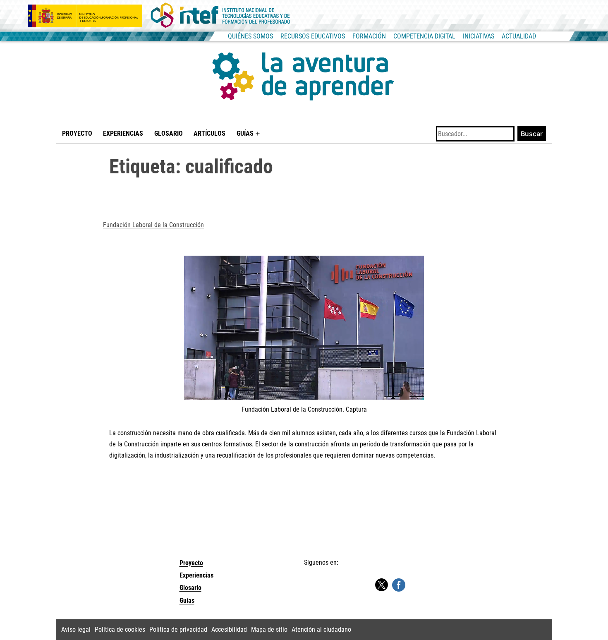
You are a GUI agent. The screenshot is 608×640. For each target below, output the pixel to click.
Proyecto (77, 133)
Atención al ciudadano (321, 629)
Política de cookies (120, 629)
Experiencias (123, 133)
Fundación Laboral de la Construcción (153, 225)
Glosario (168, 133)
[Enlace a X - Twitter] (381, 585)
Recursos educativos (312, 36)
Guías (245, 133)
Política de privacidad (178, 629)
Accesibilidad (229, 629)
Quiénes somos (250, 36)
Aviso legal (76, 629)
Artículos (209, 133)
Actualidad (519, 36)
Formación (369, 36)
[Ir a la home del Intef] (220, 15)
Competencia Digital (424, 36)
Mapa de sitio (269, 629)
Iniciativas (478, 36)
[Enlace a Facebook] (398, 584)
